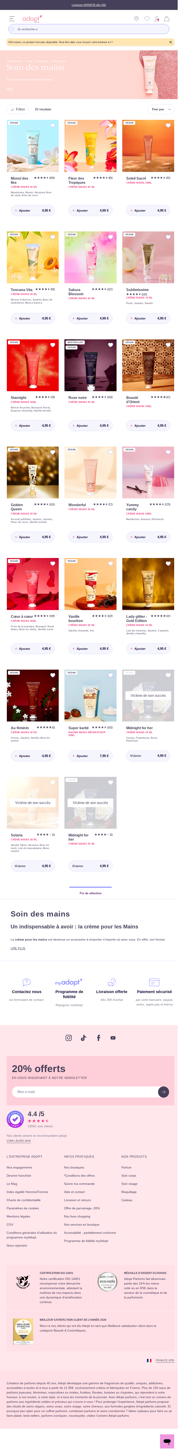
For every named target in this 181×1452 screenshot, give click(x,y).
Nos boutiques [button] (74, 1176)
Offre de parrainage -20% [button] (82, 1217)
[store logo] (31, 19)
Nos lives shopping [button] (77, 1225)
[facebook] (97, 1047)
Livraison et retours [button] (78, 1209)
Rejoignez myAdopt (68, 1010)
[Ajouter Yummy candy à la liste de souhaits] (165, 455)
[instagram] (67, 1047)
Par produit (47, 61)
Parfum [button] (125, 1176)
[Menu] (12, 18)
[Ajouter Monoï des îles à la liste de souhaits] (52, 125)
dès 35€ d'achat (109, 1005)
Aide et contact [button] (75, 1201)
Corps (33, 61)
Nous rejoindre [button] (18, 1255)
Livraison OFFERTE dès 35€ (89, 5)
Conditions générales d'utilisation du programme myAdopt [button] (32, 1244)
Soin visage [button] (128, 1193)
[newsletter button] (160, 1102)
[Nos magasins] (136, 19)
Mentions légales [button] (20, 1225)
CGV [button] (10, 1234)
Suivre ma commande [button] (80, 1193)
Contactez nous (26, 998)
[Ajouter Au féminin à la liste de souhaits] (52, 683)
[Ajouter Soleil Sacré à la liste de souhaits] (165, 125)
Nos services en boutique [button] (82, 1234)
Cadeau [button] (125, 1209)
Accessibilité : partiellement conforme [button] (84, 1244)
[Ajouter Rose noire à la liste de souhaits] (108, 346)
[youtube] (111, 1048)
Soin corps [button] (127, 1185)
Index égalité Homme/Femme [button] (30, 1201)
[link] (156, 18)
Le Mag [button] (12, 1193)
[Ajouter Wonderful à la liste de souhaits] (108, 455)
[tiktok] (82, 1047)
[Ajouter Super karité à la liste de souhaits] (108, 683)
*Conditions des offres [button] (80, 1185)
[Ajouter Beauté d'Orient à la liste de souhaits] (165, 346)
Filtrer (21, 109)
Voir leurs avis (19, 1150)
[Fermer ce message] (167, 42)
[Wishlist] (147, 19)
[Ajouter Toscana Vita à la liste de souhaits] (52, 236)
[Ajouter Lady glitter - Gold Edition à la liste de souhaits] (165, 568)
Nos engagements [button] (21, 1176)
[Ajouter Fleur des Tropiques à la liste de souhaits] (108, 125)
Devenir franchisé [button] (20, 1185)
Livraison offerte (110, 998)
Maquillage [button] (127, 1201)
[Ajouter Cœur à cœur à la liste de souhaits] (52, 568)
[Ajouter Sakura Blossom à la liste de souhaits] (108, 236)
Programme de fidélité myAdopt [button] (88, 1255)
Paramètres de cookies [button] (24, 1217)
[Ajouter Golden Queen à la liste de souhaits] (52, 455)
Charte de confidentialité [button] (26, 1209)
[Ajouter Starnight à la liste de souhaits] (52, 346)
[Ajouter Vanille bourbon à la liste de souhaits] (108, 568)
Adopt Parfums (16, 61)
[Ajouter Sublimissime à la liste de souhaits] (165, 236)
